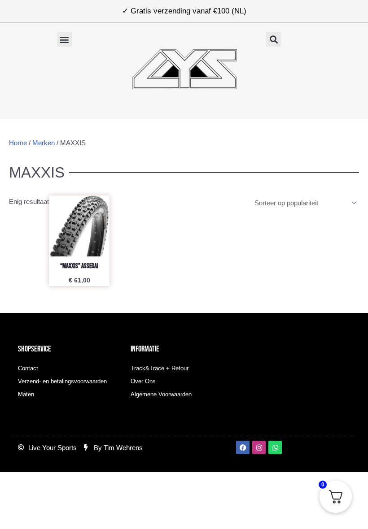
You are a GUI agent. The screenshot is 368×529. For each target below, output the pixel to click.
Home (18, 143)
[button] (64, 39)
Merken (43, 143)
